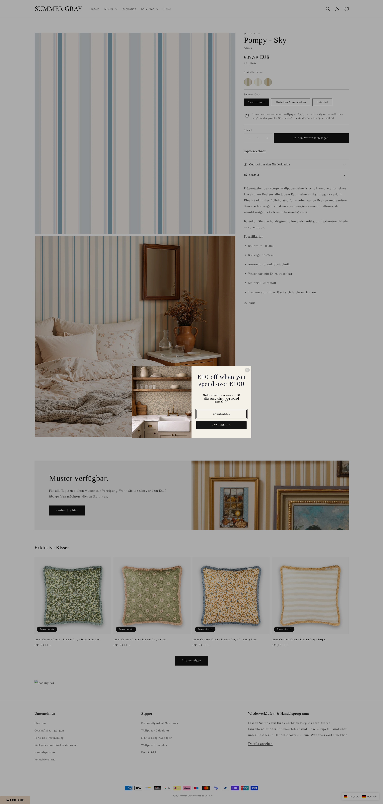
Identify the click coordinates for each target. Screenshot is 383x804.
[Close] (247, 370)
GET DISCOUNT (221, 425)
